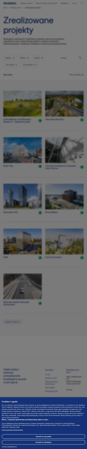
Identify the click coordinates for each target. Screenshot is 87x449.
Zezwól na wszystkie (43, 436)
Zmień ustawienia (8, 447)
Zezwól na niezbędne (43, 442)
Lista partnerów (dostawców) (12, 430)
